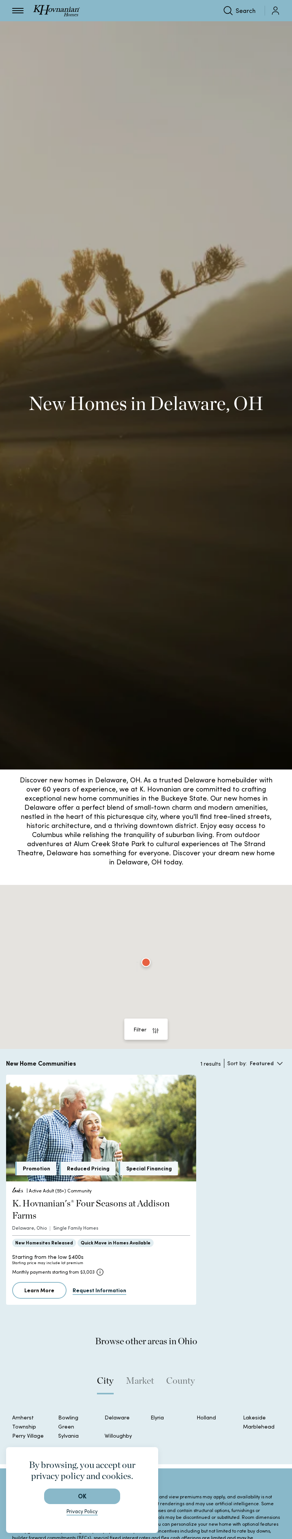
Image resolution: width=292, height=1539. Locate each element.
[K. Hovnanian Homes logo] (56, 11)
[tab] (105, 1384)
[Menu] (18, 10)
